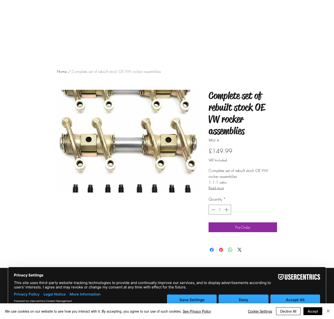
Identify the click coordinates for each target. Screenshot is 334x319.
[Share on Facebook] (212, 250)
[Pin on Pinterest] (221, 250)
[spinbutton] (219, 209)
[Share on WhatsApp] (230, 250)
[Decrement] (212, 209)
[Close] (328, 311)
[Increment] (226, 209)
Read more (216, 187)
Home (62, 71)
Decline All (288, 311)
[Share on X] (240, 250)
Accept (313, 311)
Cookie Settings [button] (260, 311)
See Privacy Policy (197, 311)
